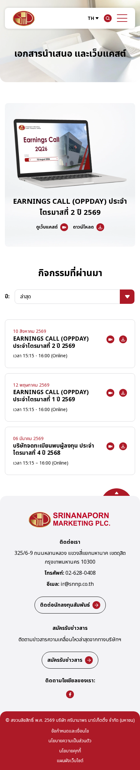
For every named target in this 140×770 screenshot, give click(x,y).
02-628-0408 (80, 573)
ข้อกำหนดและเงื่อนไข (70, 731)
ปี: (7, 297)
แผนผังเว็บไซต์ (70, 761)
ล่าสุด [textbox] (25, 297)
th (91, 18)
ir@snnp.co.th (77, 584)
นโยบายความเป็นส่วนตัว (70, 741)
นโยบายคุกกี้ (70, 751)
